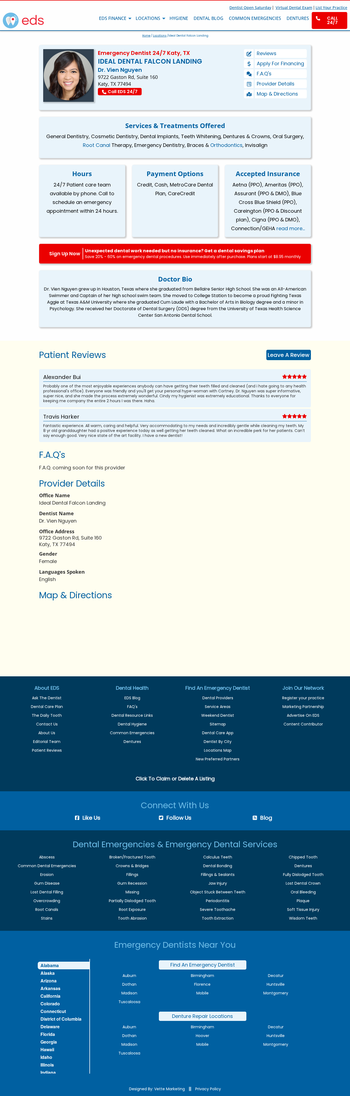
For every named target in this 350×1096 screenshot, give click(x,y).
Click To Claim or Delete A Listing (175, 778)
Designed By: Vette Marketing (157, 1089)
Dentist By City (218, 741)
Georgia (48, 1042)
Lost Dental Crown (303, 883)
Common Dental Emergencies (47, 866)
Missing (132, 892)
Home (146, 36)
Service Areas (218, 706)
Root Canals (46, 909)
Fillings (132, 874)
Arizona (48, 980)
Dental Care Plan (47, 706)
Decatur (276, 975)
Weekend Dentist (217, 715)
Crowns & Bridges (132, 866)
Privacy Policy (208, 1089)
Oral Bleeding (303, 892)
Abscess (47, 857)
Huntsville (276, 984)
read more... (290, 228)
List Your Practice (331, 7)
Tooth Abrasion (132, 918)
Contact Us (47, 724)
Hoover (202, 1035)
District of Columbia (60, 1019)
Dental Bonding (217, 866)
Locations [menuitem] (148, 18)
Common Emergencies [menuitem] (255, 18)
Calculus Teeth (217, 857)
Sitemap (218, 724)
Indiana (48, 1072)
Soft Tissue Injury (303, 909)
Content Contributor (303, 724)
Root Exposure (132, 909)
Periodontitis (217, 901)
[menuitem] (329, 20)
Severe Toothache (217, 909)
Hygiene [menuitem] (179, 18)
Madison (129, 993)
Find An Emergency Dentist (202, 964)
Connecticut (53, 1011)
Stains (46, 918)
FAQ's (132, 706)
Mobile (202, 993)
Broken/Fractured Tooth (132, 857)
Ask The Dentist (47, 698)
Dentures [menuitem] (298, 18)
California (50, 996)
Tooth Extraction (218, 918)
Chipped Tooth (303, 857)
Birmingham (202, 975)
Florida (47, 1034)
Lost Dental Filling (47, 892)
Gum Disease (47, 883)
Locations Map (218, 750)
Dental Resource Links (132, 715)
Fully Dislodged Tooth (303, 874)
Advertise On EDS (303, 715)
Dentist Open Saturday (250, 7)
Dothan (129, 984)
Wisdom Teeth (303, 918)
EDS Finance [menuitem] (112, 18)
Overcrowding (46, 901)
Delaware (50, 1026)
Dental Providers (217, 698)
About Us (46, 733)
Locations (160, 36)
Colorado (50, 1003)
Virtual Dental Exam (294, 7)
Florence (202, 984)
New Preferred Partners (218, 759)
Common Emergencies (132, 733)
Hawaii (47, 1049)
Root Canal (96, 145)
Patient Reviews (47, 750)
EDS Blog (132, 698)
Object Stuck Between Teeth (217, 892)
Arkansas (50, 988)
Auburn (129, 975)
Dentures (132, 741)
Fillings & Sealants (218, 874)
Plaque (303, 901)
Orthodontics (226, 145)
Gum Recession (132, 883)
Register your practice (303, 698)
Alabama (49, 965)
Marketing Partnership (303, 706)
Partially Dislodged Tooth (132, 901)
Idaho (46, 1057)
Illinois (47, 1065)
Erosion (47, 874)
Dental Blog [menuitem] (208, 18)
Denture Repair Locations (202, 1016)
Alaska (47, 973)
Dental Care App (218, 733)
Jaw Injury (217, 883)
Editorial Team (46, 741)
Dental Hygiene (132, 724)
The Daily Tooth (47, 715)
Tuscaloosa (129, 1002)
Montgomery (275, 993)
